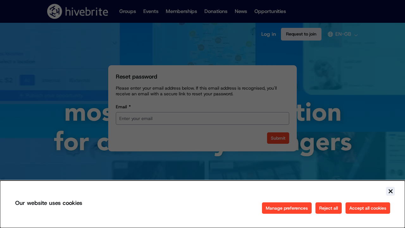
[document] (202, 204)
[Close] (390, 191)
